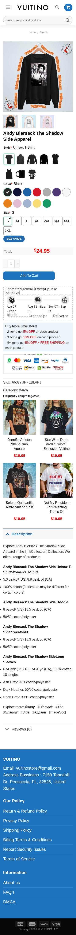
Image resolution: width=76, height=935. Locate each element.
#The (59, 707)
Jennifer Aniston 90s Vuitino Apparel (20, 444)
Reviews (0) (22, 729)
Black (7, 192)
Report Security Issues (24, 849)
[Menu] (8, 7)
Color (7, 184)
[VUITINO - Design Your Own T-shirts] (33, 7)
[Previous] (10, 77)
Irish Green (47, 203)
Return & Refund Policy (25, 811)
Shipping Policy (17, 830)
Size (6, 212)
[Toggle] (7, 534)
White (66, 192)
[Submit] (68, 20)
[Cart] (68, 7)
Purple (56, 192)
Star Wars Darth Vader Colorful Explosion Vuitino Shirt (56, 446)
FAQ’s (9, 892)
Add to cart (29, 275)
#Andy (30, 707)
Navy (17, 192)
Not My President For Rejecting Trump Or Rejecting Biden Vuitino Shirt (56, 511)
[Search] (57, 7)
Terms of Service (19, 859)
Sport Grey (47, 192)
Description (22, 534)
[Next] (66, 77)
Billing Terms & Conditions (27, 839)
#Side (24, 712)
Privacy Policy (16, 820)
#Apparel (39, 712)
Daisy (37, 203)
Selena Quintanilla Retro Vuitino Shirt (20, 505)
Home (32, 32)
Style (7, 147)
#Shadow (10, 712)
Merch (44, 32)
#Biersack (45, 707)
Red (37, 192)
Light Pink (17, 203)
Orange (7, 203)
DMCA (9, 901)
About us (11, 882)
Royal (27, 192)
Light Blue (27, 203)
